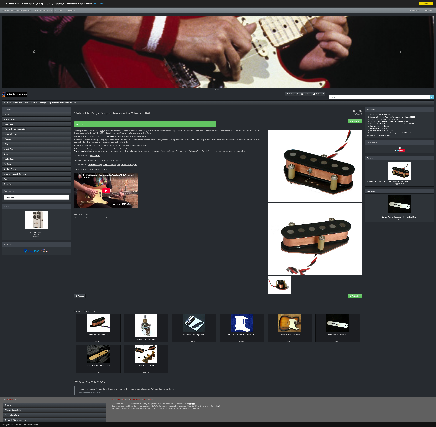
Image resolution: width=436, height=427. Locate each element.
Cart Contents (293, 94)
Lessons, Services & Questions (15, 174)
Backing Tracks (9, 119)
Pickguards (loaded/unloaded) (15, 129)
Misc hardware (9, 159)
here (101, 131)
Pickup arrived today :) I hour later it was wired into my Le (387, 181)
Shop (9, 103)
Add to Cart (356, 121)
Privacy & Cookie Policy (13, 410)
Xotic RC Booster (36, 232)
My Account (319, 94)
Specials (7, 207)
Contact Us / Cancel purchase (15, 420)
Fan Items (7, 164)
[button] (34, 52)
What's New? (371, 191)
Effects (6, 154)
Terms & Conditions (12, 415)
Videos (6, 179)
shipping (360, 115)
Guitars (6, 114)
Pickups (26, 103)
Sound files (8, 184)
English (69, 10)
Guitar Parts (17, 103)
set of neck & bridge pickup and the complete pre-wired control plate (112, 165)
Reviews (81, 296)
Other (6, 144)
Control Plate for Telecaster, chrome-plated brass (399, 217)
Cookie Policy (98, 3)
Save (402, 150)
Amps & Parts (8, 149)
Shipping (8, 405)
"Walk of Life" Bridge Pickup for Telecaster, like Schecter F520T (54, 103)
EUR (58, 10)
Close (425, 3)
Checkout (307, 94)
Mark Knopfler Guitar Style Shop (16, 10)
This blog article (80, 151)
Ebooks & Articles (10, 169)
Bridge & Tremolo (10, 134)
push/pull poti (88, 160)
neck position (94, 155)
